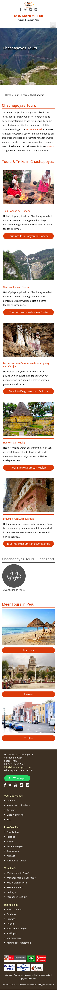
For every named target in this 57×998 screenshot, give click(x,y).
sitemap (8, 975)
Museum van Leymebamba (18, 518)
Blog (9, 819)
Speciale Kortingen (17, 928)
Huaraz (28, 694)
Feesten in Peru (15, 887)
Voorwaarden (14, 937)
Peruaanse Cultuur (17, 896)
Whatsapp (19, 778)
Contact (11, 918)
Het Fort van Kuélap (14, 442)
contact (32, 978)
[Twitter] (26, 9)
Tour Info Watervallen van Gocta (29, 312)
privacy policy (45, 975)
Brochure (11, 914)
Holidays (11, 892)
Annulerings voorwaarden (25, 975)
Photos (10, 841)
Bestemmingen (15, 846)
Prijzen (10, 923)
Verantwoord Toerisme (18, 805)
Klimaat (11, 855)
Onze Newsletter (15, 814)
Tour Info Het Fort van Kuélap (28, 467)
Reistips (11, 836)
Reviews (11, 809)
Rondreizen (13, 851)
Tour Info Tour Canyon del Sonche (29, 236)
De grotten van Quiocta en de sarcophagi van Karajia (26, 365)
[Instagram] (31, 9)
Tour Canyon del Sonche (16, 211)
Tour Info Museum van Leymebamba (28, 543)
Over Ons (12, 800)
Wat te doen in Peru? (18, 873)
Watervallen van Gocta (16, 287)
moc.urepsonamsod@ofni (17, 767)
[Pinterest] (36, 9)
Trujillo (28, 738)
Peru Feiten (13, 832)
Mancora (28, 650)
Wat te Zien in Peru (17, 882)
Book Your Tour (14, 909)
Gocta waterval (34, 129)
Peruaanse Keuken (16, 860)
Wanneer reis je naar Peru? (21, 877)
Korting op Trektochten (19, 942)
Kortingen (12, 933)
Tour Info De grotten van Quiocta (28, 391)
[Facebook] (20, 9)
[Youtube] (16, 785)
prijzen (24, 978)
